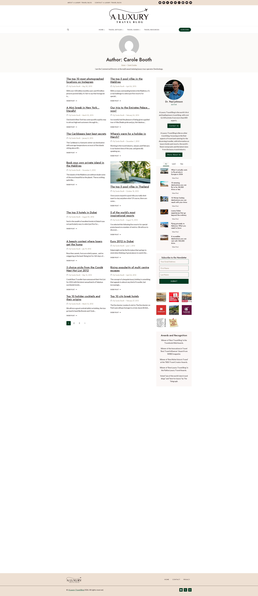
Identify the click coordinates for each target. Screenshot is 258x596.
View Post (71, 101)
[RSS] (190, 2)
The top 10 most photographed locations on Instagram (85, 80)
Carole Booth (75, 86)
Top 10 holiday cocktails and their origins (83, 297)
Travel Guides (132, 65)
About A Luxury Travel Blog (80, 3)
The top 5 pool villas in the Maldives (126, 80)
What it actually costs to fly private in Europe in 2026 (179, 172)
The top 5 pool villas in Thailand (129, 187)
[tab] (166, 164)
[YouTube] (186, 2)
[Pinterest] (175, 2)
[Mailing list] (160, 2)
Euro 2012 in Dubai (122, 241)
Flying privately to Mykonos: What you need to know (178, 226)
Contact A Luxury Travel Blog (108, 3)
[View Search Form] (68, 30)
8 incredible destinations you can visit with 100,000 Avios (178, 239)
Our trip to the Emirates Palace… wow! (130, 109)
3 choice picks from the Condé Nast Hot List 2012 (84, 268)
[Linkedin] (171, 2)
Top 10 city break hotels (124, 296)
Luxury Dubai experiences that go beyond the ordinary (178, 213)
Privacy (187, 579)
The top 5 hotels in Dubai (81, 212)
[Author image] (67, 86)
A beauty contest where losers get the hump (84, 242)
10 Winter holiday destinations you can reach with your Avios (179, 200)
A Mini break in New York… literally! (82, 109)
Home (123, 65)
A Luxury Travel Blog (76, 590)
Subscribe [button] (185, 30)
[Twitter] (167, 2)
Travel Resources (151, 30)
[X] (185, 590)
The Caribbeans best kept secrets (86, 134)
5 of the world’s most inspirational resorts (122, 214)
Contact (176, 579)
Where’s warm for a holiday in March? (128, 135)
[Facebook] (163, 2)
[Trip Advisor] (179, 2)
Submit (174, 281)
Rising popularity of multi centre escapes (129, 268)
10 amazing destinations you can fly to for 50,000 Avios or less (178, 186)
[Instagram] (183, 2)
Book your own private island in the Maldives (85, 164)
